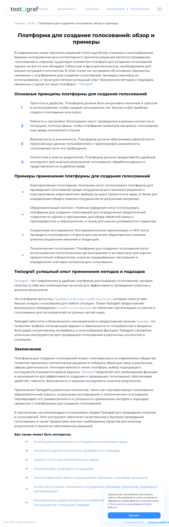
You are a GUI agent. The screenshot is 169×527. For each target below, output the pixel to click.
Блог (32, 23)
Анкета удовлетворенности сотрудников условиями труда (80, 442)
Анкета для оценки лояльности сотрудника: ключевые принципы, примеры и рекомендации (96, 489)
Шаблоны (92, 9)
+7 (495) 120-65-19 (133, 522)
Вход (121, 9)
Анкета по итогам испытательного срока (66, 460)
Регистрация (140, 9)
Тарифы (112, 9)
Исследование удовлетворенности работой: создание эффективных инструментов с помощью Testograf (88, 502)
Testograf (85, 84)
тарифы (142, 321)
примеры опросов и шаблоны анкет (83, 299)
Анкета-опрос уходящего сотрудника (63, 469)
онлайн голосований (73, 308)
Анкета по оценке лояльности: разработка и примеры (77, 450)
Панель (43, 9)
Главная (19, 23)
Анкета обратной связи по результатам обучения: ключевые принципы (91, 478)
